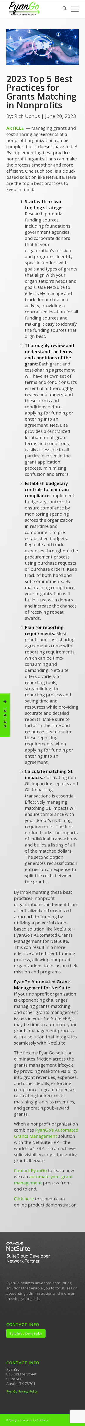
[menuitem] (62, 9)
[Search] (62, 9)
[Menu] (73, 9)
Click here (24, 1199)
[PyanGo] (35, 9)
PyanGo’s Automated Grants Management (46, 1133)
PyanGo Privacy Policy (21, 1391)
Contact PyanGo (31, 1170)
